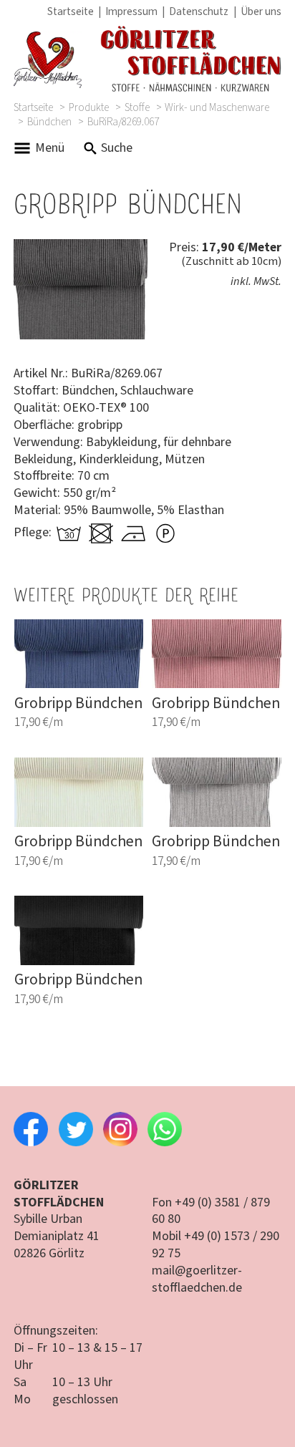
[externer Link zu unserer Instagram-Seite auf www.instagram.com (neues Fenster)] (120, 1142)
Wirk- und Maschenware (217, 107)
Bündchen (49, 122)
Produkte (89, 107)
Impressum (131, 11)
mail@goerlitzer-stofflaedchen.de (197, 1279)
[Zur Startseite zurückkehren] (147, 60)
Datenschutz (198, 11)
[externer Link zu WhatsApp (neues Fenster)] (165, 1142)
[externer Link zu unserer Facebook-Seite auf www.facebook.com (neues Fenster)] (31, 1142)
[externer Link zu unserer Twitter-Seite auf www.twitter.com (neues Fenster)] (76, 1142)
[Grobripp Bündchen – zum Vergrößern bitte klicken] (81, 247)
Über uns (261, 11)
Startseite (70, 11)
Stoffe (137, 107)
